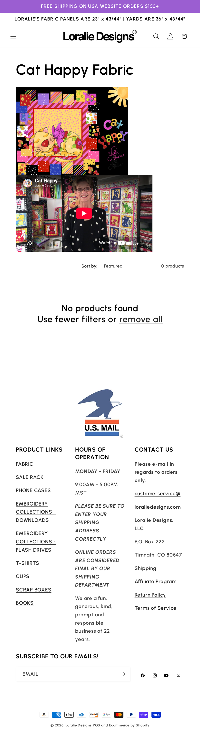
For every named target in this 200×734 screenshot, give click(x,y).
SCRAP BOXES (33, 590)
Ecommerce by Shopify (129, 725)
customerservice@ (157, 493)
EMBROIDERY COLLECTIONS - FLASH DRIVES (36, 541)
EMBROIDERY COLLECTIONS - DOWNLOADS (36, 512)
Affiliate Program (156, 581)
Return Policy (150, 595)
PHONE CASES (33, 490)
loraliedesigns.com (158, 507)
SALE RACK (30, 477)
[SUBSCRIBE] (123, 674)
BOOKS (25, 603)
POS (96, 725)
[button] (13, 36)
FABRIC (24, 464)
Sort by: (89, 266)
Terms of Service (156, 608)
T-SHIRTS (27, 563)
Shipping (146, 568)
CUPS (23, 576)
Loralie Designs (79, 725)
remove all (141, 319)
